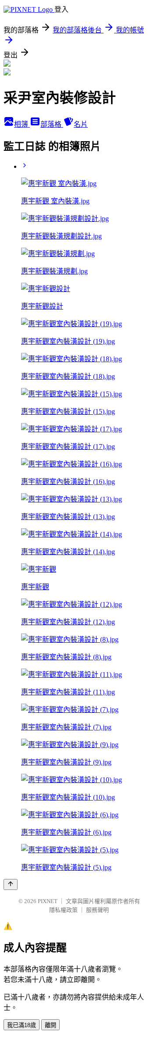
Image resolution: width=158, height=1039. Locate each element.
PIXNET (47, 901)
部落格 (51, 124)
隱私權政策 (63, 910)
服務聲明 (97, 910)
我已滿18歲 (21, 1025)
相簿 (22, 124)
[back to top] (11, 884)
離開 (50, 1025)
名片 (81, 124)
